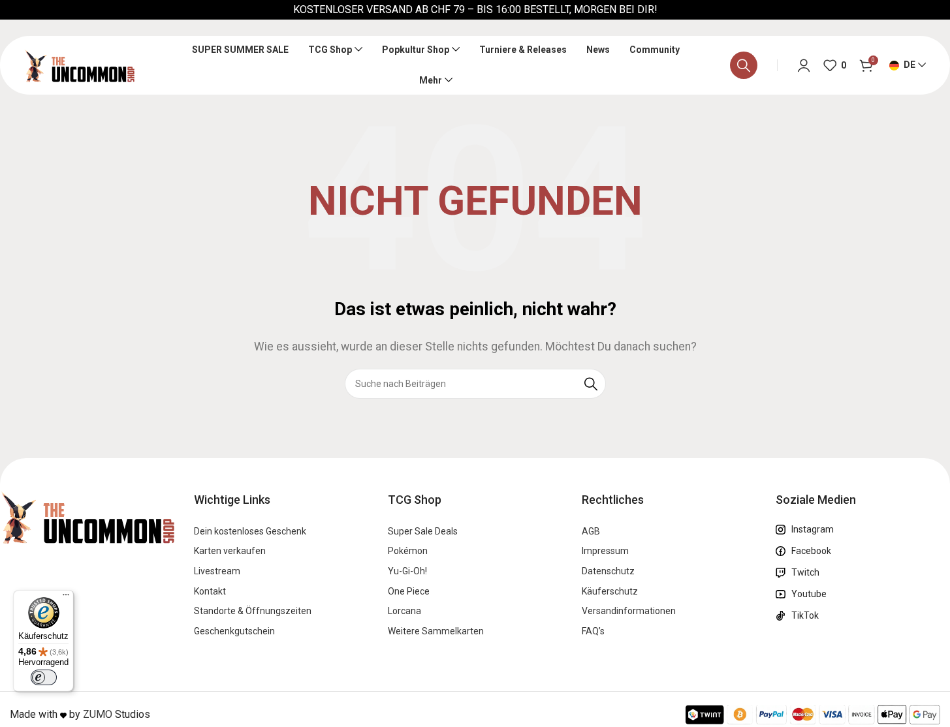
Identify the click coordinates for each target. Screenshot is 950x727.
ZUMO (97, 714)
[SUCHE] (591, 384)
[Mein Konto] (804, 65)
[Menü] (66, 598)
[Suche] (743, 65)
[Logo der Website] (79, 64)
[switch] (44, 677)
